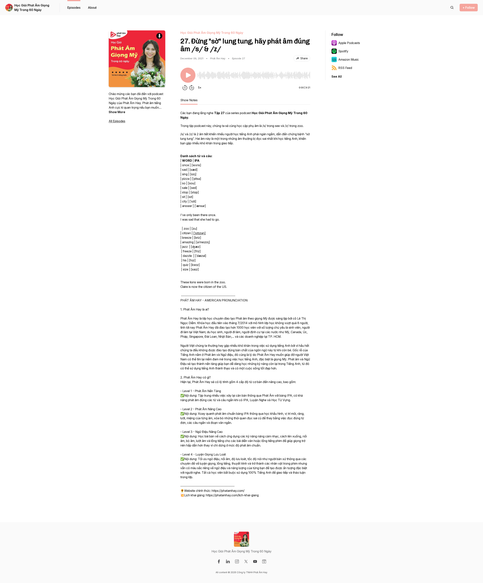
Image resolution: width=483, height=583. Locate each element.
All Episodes (117, 121)
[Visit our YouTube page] (255, 561)
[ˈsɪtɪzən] (199, 233)
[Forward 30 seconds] (191, 87)
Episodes (73, 7)
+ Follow (469, 7)
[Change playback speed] (199, 87)
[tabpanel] (245, 306)
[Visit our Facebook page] (219, 561)
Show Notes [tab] (189, 100)
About (92, 7)
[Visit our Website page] (264, 561)
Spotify (343, 51)
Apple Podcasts (349, 43)
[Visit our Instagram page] (237, 561)
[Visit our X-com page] (246, 561)
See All (336, 76)
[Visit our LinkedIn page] (228, 561)
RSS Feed (345, 68)
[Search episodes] (452, 7)
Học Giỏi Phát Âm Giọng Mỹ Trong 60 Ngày (31, 7)
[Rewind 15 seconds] (185, 87)
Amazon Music (348, 59)
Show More (117, 112)
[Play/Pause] (187, 75)
